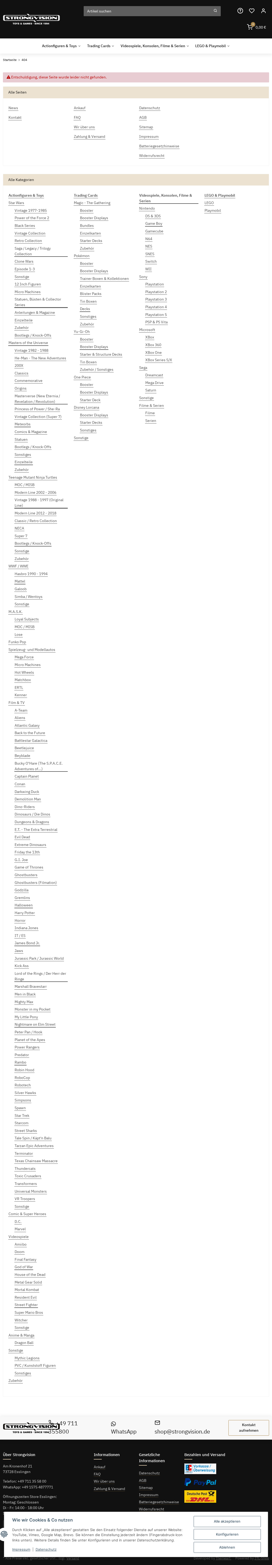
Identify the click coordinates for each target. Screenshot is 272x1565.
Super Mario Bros (29, 1312)
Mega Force (24, 657)
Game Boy (153, 223)
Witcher (21, 1320)
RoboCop (22, 1077)
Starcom (21, 1123)
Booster (86, 210)
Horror (20, 920)
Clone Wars (24, 261)
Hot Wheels (24, 672)
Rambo (20, 1062)
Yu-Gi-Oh (82, 331)
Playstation (154, 284)
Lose (19, 634)
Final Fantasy (25, 1259)
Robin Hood (24, 1070)
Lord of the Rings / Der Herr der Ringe (40, 976)
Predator (22, 1054)
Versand (72, 1558)
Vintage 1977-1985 (31, 210)
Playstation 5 (156, 314)
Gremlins (22, 897)
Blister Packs (90, 293)
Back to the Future (30, 732)
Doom (19, 1251)
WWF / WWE (18, 566)
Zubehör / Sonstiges (96, 369)
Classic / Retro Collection (36, 520)
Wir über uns (104, 1481)
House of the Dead (30, 1274)
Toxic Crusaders (28, 1176)
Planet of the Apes (30, 1039)
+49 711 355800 (63, 1427)
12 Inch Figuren (28, 284)
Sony (143, 276)
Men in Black (25, 994)
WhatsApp (124, 1431)
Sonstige (22, 276)
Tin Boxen (88, 301)
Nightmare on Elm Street (35, 1024)
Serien (150, 420)
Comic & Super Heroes (27, 1213)
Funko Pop (17, 642)
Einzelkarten (90, 233)
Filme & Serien (151, 405)
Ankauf (99, 1467)
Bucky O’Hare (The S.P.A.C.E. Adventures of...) (39, 766)
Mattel (20, 581)
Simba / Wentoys (28, 596)
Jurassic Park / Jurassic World (39, 958)
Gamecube (154, 231)
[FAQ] (240, 11)
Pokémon (82, 255)
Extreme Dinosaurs (30, 844)
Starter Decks (91, 240)
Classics (21, 373)
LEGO (209, 202)
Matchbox (23, 679)
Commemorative (28, 380)
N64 (148, 238)
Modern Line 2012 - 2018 (35, 513)
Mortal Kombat (27, 1289)
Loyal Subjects (27, 619)
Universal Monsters (31, 1191)
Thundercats (25, 1168)
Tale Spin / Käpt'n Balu (33, 1138)
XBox (149, 337)
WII (148, 269)
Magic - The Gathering (92, 202)
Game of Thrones (29, 867)
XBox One (153, 352)
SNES (149, 254)
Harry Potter (25, 912)
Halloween (24, 905)
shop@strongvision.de (182, 1431)
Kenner (21, 695)
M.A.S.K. (15, 611)
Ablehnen (227, 1547)
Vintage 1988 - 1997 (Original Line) (39, 502)
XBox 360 (153, 344)
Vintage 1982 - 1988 (31, 350)
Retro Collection (28, 240)
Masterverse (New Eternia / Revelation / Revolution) (37, 399)
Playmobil (213, 210)
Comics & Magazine (31, 431)
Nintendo (147, 208)
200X (19, 365)
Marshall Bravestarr (31, 986)
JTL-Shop (261, 1558)
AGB (142, 1480)
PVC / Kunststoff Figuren (35, 1365)
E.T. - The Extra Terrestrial (36, 829)
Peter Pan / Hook (28, 1032)
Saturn (150, 390)
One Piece (82, 377)
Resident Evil (26, 1297)
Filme (150, 413)
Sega (143, 367)
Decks (85, 308)
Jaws (19, 950)
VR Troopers (25, 1198)
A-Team (21, 710)
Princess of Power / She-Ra (37, 409)
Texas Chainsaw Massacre (36, 1160)
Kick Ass (22, 965)
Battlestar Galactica (31, 740)
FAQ (97, 1474)
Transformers (26, 1183)
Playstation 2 (156, 291)
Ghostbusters (26, 874)
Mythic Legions (27, 1358)
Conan (20, 784)
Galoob (21, 589)
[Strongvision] (31, 19)
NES (148, 246)
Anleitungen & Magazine (35, 312)
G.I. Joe (21, 859)
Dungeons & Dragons (32, 821)
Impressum (148, 1494)
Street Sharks (26, 1130)
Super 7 (21, 536)
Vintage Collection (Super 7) (38, 416)
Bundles (87, 225)
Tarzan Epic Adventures (34, 1145)
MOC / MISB (25, 484)
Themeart (223, 1558)
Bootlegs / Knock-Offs (33, 335)
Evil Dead (22, 837)
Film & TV (16, 702)
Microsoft (147, 329)
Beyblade (22, 755)
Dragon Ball (24, 1342)
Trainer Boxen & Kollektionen (104, 278)
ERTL (19, 687)
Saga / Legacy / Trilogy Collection (33, 251)
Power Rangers (27, 1047)
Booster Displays (94, 217)
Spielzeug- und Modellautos (31, 649)
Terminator (24, 1153)
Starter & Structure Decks (101, 354)
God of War (24, 1266)
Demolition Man (28, 799)
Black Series (25, 225)
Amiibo (21, 1244)
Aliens (20, 717)
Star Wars (16, 202)
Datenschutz (149, 1473)
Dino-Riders (25, 806)
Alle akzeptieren (227, 1521)
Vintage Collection (30, 233)
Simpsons (23, 1100)
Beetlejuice (24, 748)
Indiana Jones (26, 927)
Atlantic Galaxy (27, 725)
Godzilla (21, 890)
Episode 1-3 (25, 269)
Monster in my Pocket (32, 1009)
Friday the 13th (27, 852)
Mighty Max (24, 1001)
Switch (151, 261)
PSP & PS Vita (156, 322)
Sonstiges (23, 454)
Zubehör (22, 327)
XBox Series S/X (158, 360)
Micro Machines (28, 291)
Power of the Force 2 (32, 217)
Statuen (21, 439)
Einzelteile (24, 320)
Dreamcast (154, 375)
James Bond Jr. (27, 943)
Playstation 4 (156, 307)
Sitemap (146, 1487)
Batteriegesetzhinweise (159, 1502)
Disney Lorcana (86, 407)
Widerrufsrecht (151, 1509)
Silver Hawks (25, 1092)
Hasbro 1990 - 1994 (31, 573)
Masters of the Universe (28, 342)
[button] (263, 11)
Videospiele (18, 1236)
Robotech (23, 1085)
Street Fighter (26, 1304)
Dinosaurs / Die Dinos (32, 814)
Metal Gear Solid (28, 1282)
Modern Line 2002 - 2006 (35, 492)
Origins (21, 388)
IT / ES (20, 935)
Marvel (20, 1229)
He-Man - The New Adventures (40, 358)
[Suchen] (215, 11)
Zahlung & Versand (109, 1488)
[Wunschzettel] (252, 11)
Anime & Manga (21, 1335)
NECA (19, 528)
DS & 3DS (153, 216)
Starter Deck (90, 400)
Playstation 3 (156, 299)
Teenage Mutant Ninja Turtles (32, 477)
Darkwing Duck (27, 791)
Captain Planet (27, 776)
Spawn (20, 1107)
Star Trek (22, 1115)
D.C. (18, 1221)
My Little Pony (26, 1017)
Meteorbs (23, 424)
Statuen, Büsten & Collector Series (38, 302)
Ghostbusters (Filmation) (36, 882)
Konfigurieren (227, 1534)
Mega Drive (154, 382)
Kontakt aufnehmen (248, 1427)
